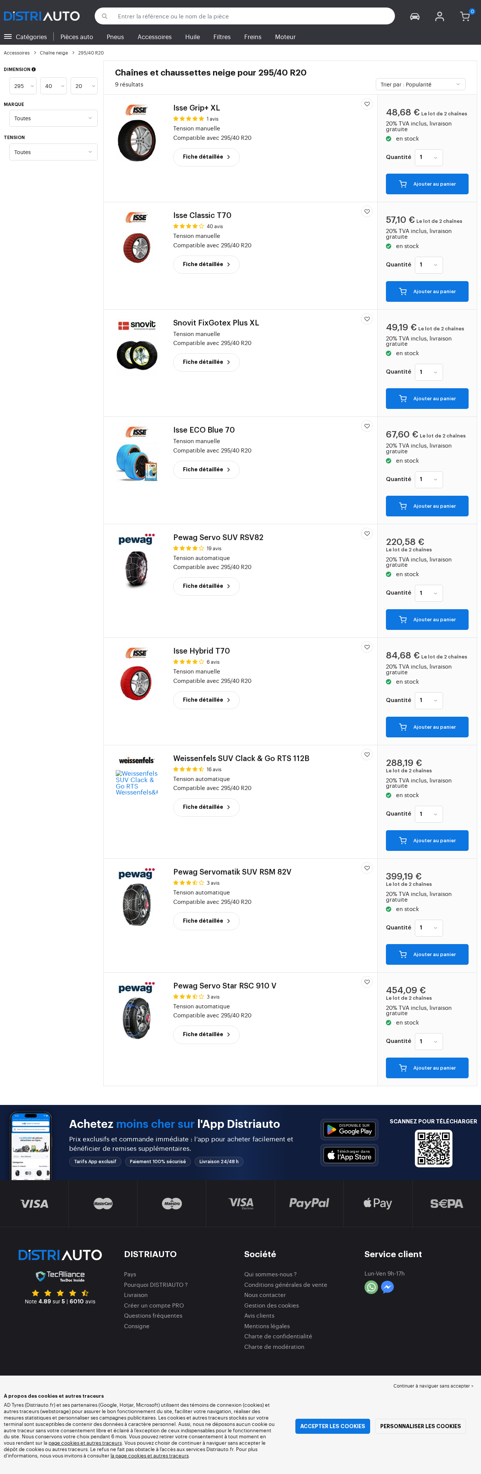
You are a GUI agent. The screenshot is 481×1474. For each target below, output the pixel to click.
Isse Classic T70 (202, 215)
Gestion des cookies (271, 1305)
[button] (414, 16)
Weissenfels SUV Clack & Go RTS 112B (241, 759)
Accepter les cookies (332, 1426)
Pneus (115, 36)
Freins (253, 36)
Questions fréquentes (153, 1315)
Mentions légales (267, 1326)
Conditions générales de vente (285, 1284)
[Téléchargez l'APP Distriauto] (349, 1129)
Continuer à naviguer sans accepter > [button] (433, 1386)
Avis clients (259, 1315)
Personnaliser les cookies (420, 1426)
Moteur (285, 36)
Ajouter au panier (434, 184)
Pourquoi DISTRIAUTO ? (156, 1284)
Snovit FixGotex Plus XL (216, 323)
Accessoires (155, 36)
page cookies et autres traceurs (85, 1442)
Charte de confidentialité (278, 1336)
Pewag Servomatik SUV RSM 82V (232, 872)
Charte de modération (274, 1346)
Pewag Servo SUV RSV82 (218, 538)
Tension (14, 137)
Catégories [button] (31, 36)
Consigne (137, 1326)
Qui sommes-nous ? (270, 1274)
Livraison (136, 1294)
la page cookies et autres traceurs (149, 1455)
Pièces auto (77, 36)
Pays (130, 1274)
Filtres (222, 36)
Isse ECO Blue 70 (204, 430)
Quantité (398, 157)
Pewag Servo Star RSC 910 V (225, 986)
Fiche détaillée (203, 156)
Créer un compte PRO (154, 1305)
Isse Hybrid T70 (201, 651)
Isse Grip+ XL (196, 108)
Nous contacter (265, 1294)
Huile (192, 36)
